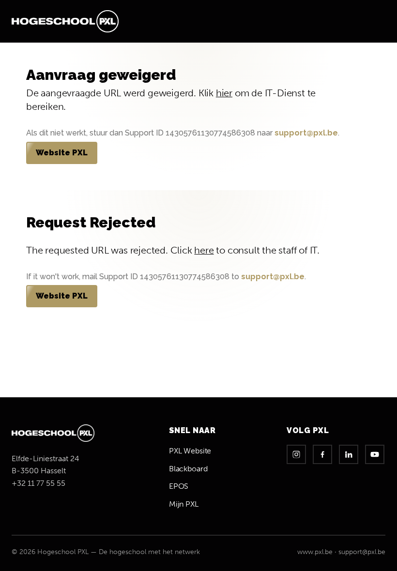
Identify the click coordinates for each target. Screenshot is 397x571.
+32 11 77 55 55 (38, 483)
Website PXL (62, 152)
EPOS (178, 486)
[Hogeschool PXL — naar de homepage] (65, 21)
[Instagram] (296, 454)
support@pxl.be (306, 132)
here (204, 250)
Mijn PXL (183, 504)
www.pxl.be (315, 552)
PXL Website (190, 450)
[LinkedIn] (348, 454)
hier (224, 93)
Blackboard (188, 468)
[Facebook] (322, 454)
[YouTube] (374, 454)
